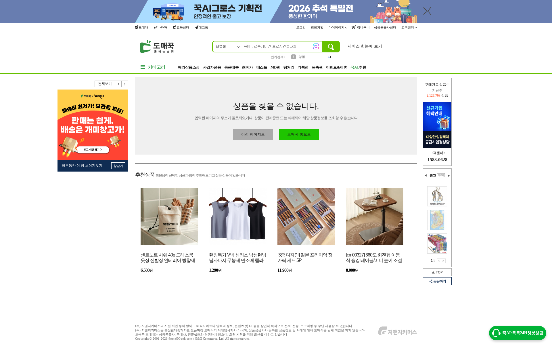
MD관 (275, 67)
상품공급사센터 (385, 27)
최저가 (247, 67)
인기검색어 (279, 57)
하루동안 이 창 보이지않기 (82, 166)
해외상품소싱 (189, 67)
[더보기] (441, 175)
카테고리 (156, 67)
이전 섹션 (426, 175)
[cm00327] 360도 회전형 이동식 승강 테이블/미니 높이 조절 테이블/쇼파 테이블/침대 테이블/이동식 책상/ (374, 258)
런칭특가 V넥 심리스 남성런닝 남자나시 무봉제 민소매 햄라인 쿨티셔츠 (237, 258)
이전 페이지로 (253, 134)
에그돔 (203, 27)
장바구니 (363, 27)
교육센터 (183, 27)
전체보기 (105, 84)
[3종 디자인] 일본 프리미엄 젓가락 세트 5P (304, 257)
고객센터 (408, 27)
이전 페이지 (439, 260)
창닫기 (118, 166)
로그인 (301, 27)
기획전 (303, 67)
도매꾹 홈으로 (299, 134)
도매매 (143, 27)
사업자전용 (212, 67)
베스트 (261, 67)
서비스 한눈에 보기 (365, 46)
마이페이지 (337, 27)
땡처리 (288, 67)
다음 (125, 84)
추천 (358, 67)
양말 (302, 56)
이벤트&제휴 (336, 67)
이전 (118, 84)
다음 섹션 (449, 175)
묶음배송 (231, 67)
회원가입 (317, 27)
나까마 (162, 27)
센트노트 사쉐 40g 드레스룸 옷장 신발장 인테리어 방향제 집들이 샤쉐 (168, 258)
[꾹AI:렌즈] (316, 46)
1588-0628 (437, 159)
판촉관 (317, 67)
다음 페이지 (443, 260)
